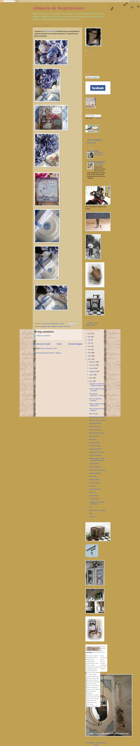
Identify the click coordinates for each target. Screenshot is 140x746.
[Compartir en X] (72, 324)
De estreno (92, 517)
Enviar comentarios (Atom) (49, 348)
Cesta (90, 507)
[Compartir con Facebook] (74, 324)
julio (91, 378)
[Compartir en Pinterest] (75, 324)
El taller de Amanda (95, 455)
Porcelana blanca (94, 479)
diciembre (92, 362)
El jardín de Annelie (95, 423)
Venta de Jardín (94, 463)
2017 (89, 343)
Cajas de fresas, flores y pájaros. (99, 153)
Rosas (91, 513)
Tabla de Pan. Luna (95, 426)
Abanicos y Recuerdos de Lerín (96, 162)
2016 (89, 346)
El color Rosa (93, 476)
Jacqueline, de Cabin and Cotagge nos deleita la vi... (97, 384)
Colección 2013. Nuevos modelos (98, 164)
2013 (89, 356)
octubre (91, 368)
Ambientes (44, 326)
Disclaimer (93, 679)
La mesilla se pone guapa (96, 417)
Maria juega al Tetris (95, 449)
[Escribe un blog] (70, 324)
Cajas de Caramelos (93, 151)
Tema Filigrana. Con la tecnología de (96, 743)
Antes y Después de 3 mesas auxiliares (97, 409)
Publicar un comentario (43, 336)
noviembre (92, 365)
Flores (49, 326)
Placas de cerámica (95, 467)
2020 (89, 333)
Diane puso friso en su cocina (97, 420)
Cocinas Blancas (94, 499)
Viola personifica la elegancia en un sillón (98, 389)
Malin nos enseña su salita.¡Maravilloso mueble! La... (97, 459)
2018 (89, 340)
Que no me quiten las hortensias (95, 399)
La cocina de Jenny (94, 446)
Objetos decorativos (57, 326)
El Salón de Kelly (94, 442)
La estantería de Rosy (95, 430)
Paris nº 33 (92, 492)
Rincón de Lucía (93, 414)
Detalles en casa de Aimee (97, 433)
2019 (89, 337)
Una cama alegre (94, 436)
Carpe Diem (92, 486)
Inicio (59, 343)
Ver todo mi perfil (90, 143)
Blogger (96, 745)
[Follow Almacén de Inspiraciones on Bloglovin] (92, 78)
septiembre (92, 371)
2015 (89, 349)
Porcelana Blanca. (94, 483)
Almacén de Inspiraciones (59, 7)
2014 (89, 353)
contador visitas (90, 325)
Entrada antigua (75, 343)
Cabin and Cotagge (50, 31)
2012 (89, 359)
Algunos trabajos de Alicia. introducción (97, 404)
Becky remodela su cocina (97, 452)
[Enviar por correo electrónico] (69, 324)
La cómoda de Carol (95, 489)
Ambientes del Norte (95, 473)
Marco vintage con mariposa (97, 510)
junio (91, 381)
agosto (91, 375)
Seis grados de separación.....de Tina (96, 394)
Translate (98, 118)
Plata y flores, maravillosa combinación (97, 503)
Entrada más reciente (41, 343)
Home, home (92, 439)
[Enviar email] (92, 128)
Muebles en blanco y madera (97, 470)
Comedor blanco (94, 496)
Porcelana (67, 326)
